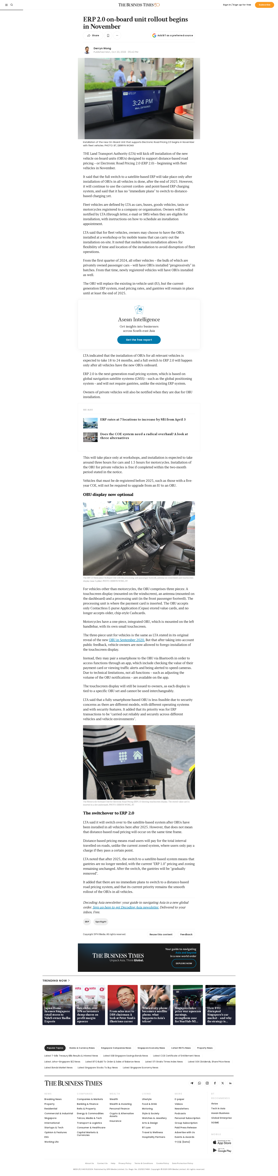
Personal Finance (120, 1108)
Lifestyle (147, 1099)
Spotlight (100, 921)
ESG (46, 1137)
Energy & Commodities (90, 1113)
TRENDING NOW (54, 981)
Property (49, 1104)
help (113, 1163)
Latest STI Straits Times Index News (164, 1061)
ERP (87, 921)
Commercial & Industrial (58, 1113)
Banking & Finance (87, 1104)
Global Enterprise (221, 1118)
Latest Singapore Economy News (140, 1067)
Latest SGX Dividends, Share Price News (209, 1061)
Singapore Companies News (116, 1048)
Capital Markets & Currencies (87, 1134)
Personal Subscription (187, 1118)
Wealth (114, 1099)
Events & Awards (184, 1137)
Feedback (186, 934)
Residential (50, 1108)
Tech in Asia (218, 1108)
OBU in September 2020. (127, 640)
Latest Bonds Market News (58, 1067)
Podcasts (180, 1113)
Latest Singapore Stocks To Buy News (98, 1067)
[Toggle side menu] (6, 4)
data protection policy (182, 1163)
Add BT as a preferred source (175, 35)
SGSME (215, 1122)
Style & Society (150, 1113)
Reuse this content (161, 934)
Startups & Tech (53, 1127)
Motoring (147, 1108)
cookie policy (162, 1163)
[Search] (11, 4)
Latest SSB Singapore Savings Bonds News (125, 1055)
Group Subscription (186, 1123)
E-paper (179, 1099)
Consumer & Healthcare (91, 1127)
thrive (214, 1103)
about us (89, 1163)
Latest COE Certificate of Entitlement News (176, 1055)
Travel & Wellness (152, 1132)
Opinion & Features (55, 1132)
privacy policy (125, 1163)
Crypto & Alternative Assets (122, 1115)
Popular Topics (55, 1048)
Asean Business (220, 1113)
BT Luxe (146, 1127)
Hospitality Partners (153, 1137)
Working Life (51, 1141)
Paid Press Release (186, 1127)
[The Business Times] (136, 5)
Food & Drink (149, 1104)
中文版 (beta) (182, 1141)
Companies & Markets (90, 1099)
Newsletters (182, 1108)
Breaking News (53, 1099)
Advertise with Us (185, 1132)
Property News (205, 1048)
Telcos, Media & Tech (89, 1118)
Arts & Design (150, 1123)
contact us (102, 1163)
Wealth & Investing (121, 1104)
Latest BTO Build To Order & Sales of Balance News (112, 1061)
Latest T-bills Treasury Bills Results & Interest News (71, 1055)
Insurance (115, 1121)
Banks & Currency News (82, 1048)
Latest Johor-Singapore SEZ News (62, 1061)
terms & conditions (143, 1163)
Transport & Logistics (89, 1123)
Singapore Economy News (151, 1048)
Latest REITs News (181, 1048)
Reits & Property (86, 1108)
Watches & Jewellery (154, 1118)
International (52, 1123)
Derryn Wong (102, 48)
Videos (179, 1104)
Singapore (50, 1118)
